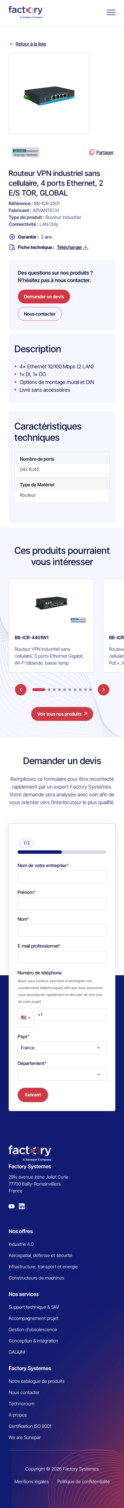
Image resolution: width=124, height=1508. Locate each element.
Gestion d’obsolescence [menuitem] (33, 1329)
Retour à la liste (31, 44)
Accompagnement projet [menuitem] (33, 1318)
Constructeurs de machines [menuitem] (36, 1278)
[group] (51, 625)
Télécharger (69, 247)
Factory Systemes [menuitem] (30, 1368)
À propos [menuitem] (18, 1415)
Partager (105, 152)
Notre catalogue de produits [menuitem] (37, 1381)
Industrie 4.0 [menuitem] (21, 1244)
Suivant (33, 1095)
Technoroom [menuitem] (21, 1403)
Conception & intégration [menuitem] (33, 1341)
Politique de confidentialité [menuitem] (83, 1481)
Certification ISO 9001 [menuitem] (30, 1426)
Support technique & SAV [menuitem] (34, 1307)
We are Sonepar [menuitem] (25, 1437)
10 (90, 689)
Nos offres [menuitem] (21, 1231)
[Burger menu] (111, 12)
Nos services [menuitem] (24, 1294)
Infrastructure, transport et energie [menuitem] (43, 1266)
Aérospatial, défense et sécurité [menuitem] (40, 1255)
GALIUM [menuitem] (17, 1352)
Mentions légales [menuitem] (31, 1481)
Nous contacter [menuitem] (24, 1392)
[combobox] (62, 1047)
